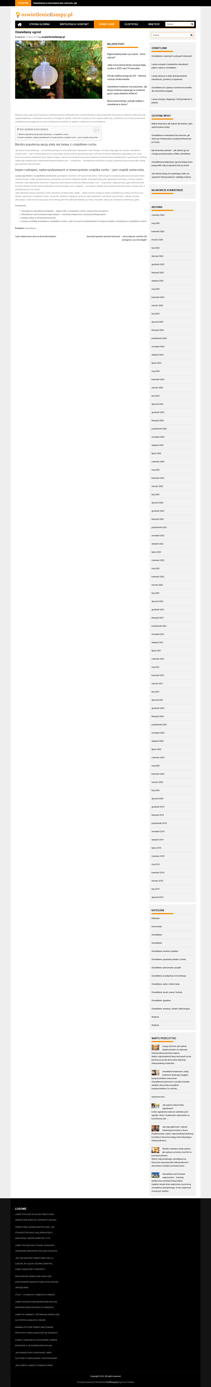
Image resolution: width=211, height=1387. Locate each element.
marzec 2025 (157, 305)
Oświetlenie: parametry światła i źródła (169, 959)
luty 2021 (155, 692)
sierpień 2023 (157, 445)
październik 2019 (159, 823)
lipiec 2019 (156, 848)
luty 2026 (155, 248)
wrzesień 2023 (158, 437)
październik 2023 (159, 429)
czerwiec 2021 (158, 659)
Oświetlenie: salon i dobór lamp (166, 984)
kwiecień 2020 (158, 774)
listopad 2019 (158, 815)
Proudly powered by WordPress (91, 1382)
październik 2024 (159, 338)
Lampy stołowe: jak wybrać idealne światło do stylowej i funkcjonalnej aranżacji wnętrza (170, 1049)
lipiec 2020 (156, 749)
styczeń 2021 (157, 700)
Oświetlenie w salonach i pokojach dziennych (172, 56)
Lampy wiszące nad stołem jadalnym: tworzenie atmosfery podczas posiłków (36, 1248)
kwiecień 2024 (158, 379)
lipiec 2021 (156, 650)
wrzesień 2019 (158, 831)
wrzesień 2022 (158, 535)
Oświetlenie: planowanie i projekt (166, 967)
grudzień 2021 (158, 609)
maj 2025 (156, 289)
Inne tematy (157, 926)
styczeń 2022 (157, 601)
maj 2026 (156, 223)
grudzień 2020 (158, 708)
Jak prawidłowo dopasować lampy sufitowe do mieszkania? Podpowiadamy (36, 1355)
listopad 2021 (158, 618)
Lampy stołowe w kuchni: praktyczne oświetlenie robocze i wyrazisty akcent (36, 1217)
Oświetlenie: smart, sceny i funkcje (167, 992)
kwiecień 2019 (158, 872)
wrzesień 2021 (158, 634)
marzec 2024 (157, 387)
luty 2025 (155, 313)
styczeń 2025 (157, 322)
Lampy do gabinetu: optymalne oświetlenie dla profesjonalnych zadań (37, 1317)
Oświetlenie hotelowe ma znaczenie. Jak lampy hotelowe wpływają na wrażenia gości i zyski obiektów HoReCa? (127, 90)
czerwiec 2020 (158, 757)
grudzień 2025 (158, 264)
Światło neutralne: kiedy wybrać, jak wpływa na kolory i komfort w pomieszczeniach (172, 1152)
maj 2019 (156, 864)
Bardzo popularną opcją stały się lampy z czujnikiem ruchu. (44, 134)
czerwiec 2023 (158, 461)
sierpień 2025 (157, 281)
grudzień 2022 (158, 511)
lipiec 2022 (156, 552)
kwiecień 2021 (158, 675)
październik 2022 (159, 527)
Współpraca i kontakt (74, 24)
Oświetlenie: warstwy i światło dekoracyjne (171, 1009)
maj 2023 (156, 470)
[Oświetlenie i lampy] (19, 24)
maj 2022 (156, 568)
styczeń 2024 (157, 404)
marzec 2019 (157, 881)
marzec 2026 (157, 240)
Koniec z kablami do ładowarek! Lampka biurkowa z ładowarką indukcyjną (36, 1343)
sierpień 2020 (157, 741)
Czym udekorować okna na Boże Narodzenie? (35, 236)
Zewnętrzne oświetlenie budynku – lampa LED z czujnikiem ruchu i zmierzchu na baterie (64, 211)
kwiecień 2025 (158, 297)
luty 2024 (155, 396)
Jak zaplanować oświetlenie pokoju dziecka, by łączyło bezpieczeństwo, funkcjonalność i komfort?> (34, 1263)
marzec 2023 (157, 486)
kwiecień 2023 (158, 478)
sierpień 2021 (157, 642)
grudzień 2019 (158, 807)
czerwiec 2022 (158, 560)
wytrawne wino (158, 1097)
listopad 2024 (158, 330)
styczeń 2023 (157, 503)
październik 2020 (159, 724)
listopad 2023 (158, 420)
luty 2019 (155, 889)
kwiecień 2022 (158, 576)
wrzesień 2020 (158, 733)
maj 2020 (156, 766)
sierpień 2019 (157, 839)
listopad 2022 (158, 519)
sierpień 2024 (157, 355)
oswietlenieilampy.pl (53, 37)
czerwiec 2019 (158, 856)
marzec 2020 (157, 782)
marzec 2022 (157, 585)
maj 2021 (156, 667)
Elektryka (131, 24)
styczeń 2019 (157, 897)
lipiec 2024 (156, 363)
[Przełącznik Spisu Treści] (94, 130)
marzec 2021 (157, 683)
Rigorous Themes (126, 1382)
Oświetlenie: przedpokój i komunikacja (169, 976)
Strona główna (39, 24)
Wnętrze (154, 24)
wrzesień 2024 (158, 346)
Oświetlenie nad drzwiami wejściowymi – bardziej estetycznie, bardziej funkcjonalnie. (63, 214)
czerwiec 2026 (158, 215)
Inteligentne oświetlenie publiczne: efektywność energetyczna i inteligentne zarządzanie (36, 1282)
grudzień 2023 (158, 412)
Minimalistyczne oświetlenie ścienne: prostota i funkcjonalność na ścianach (36, 1330)
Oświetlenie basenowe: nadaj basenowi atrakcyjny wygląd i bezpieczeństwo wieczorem (170, 1074)
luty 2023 (155, 494)
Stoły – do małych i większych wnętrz (35, 1294)
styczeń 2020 (157, 798)
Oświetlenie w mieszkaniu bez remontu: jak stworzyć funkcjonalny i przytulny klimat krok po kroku (171, 138)
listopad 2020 (158, 716)
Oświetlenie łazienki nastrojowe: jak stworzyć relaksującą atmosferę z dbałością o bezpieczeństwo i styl (34, 1232)
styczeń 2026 (157, 256)
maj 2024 (156, 371)
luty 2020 (155, 790)
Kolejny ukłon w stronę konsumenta (38, 218)
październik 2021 (159, 626)
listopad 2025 (158, 272)
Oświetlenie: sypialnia (161, 1000)
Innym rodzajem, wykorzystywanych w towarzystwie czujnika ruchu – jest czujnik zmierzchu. (58, 137)
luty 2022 (155, 593)
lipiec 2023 (156, 453)
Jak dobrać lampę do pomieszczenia (34, 1365)
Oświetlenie (106, 24)
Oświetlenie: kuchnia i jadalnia (165, 951)
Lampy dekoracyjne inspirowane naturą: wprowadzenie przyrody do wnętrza (36, 1305)
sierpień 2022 (157, 544)
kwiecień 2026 (158, 231)
